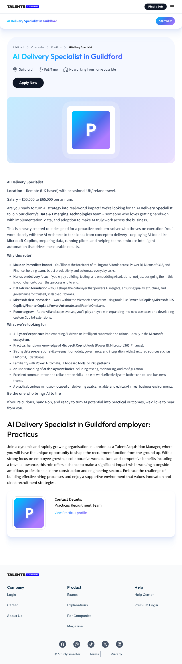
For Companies (79, 616)
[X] (105, 644)
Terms (94, 654)
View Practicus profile (71, 512)
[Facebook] (62, 644)
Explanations (77, 605)
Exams (72, 595)
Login (11, 595)
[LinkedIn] (119, 644)
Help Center (144, 595)
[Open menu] (172, 6)
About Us (14, 616)
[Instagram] (76, 644)
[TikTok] (91, 644)
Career (12, 605)
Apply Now (165, 21)
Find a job (155, 6)
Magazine (75, 626)
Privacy (116, 654)
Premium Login (146, 605)
